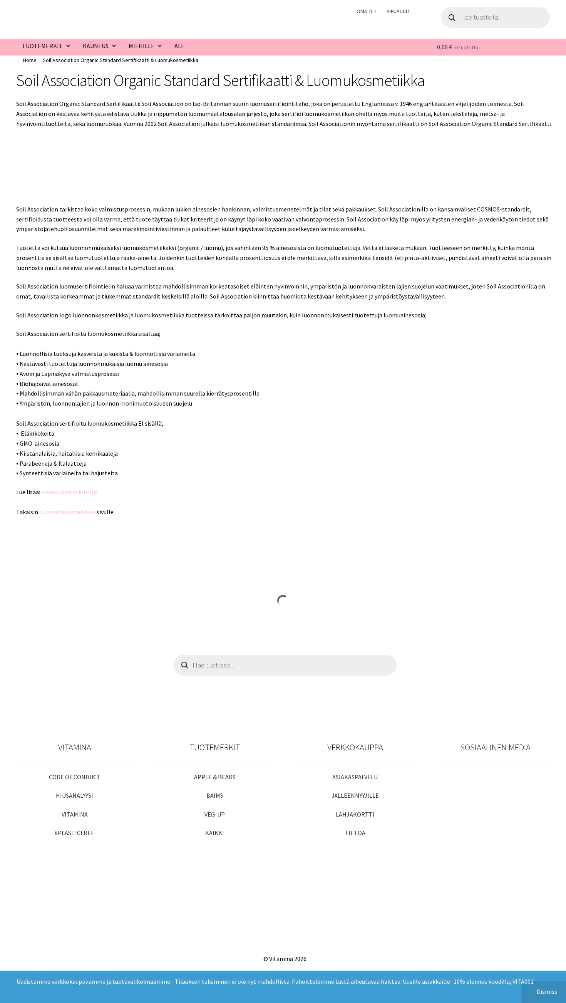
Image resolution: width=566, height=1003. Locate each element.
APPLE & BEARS (215, 777)
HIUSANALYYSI (74, 795)
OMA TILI (366, 11)
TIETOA (355, 833)
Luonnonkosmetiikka (67, 512)
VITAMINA (75, 814)
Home (30, 60)
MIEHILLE (141, 46)
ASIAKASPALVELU (355, 777)
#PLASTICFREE (74, 833)
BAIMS (214, 795)
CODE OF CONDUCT (74, 777)
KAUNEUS (96, 46)
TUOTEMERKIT (42, 46)
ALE (179, 46)
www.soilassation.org (69, 492)
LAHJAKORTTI (355, 814)
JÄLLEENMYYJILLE (355, 795)
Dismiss (547, 991)
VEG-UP (214, 814)
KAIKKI (214, 833)
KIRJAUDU (398, 11)
